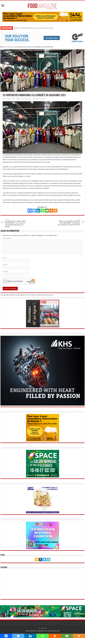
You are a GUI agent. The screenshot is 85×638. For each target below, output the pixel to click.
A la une (9, 47)
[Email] (47, 210)
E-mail (5, 264)
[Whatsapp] (42, 210)
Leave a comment (40, 98)
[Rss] (36, 559)
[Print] (51, 210)
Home (4, 47)
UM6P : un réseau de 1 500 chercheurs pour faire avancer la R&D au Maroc (36, 28)
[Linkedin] (38, 210)
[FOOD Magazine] (42, 5)
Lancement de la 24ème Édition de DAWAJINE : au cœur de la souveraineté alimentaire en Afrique (15, 223)
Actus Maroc (27, 98)
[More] (55, 210)
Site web (5, 271)
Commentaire (7, 238)
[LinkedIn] (48, 559)
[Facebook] (30, 210)
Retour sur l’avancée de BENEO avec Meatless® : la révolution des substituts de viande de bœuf (69, 222)
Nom (5, 258)
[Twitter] (34, 210)
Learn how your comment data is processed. (39, 295)
